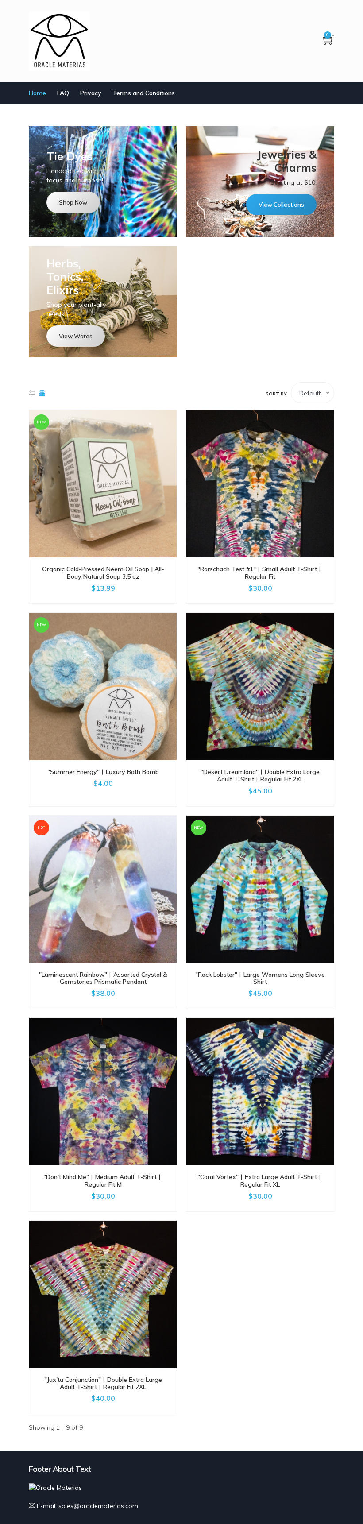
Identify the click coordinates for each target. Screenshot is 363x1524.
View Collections (281, 204)
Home (37, 93)
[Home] (59, 41)
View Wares (76, 336)
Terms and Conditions (143, 93)
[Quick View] (84, 484)
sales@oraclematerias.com (98, 1506)
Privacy (90, 93)
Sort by (276, 394)
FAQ (63, 93)
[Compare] (122, 484)
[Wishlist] (103, 484)
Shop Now (73, 202)
